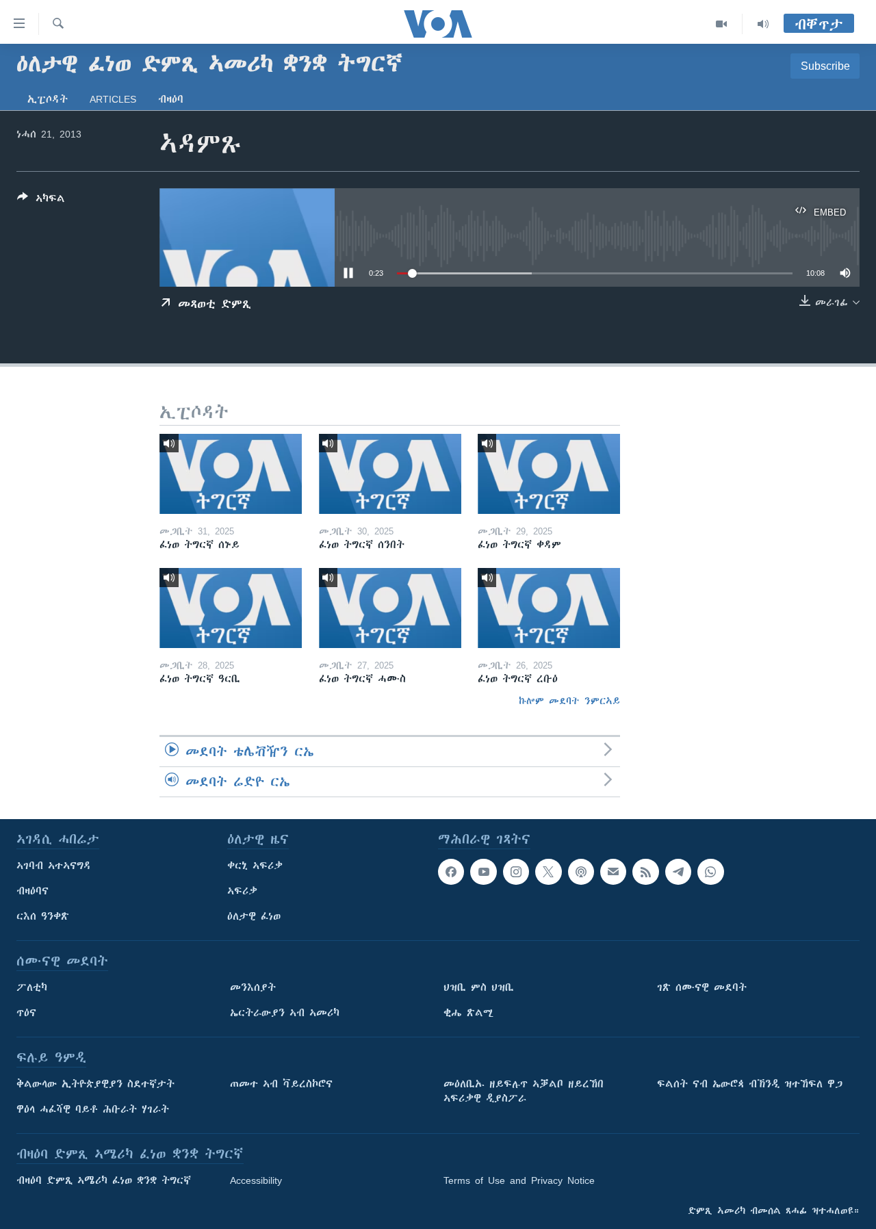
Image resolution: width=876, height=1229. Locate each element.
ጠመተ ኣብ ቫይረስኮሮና (281, 1084)
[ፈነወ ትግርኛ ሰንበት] (390, 474)
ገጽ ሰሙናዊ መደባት (702, 987)
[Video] (722, 24)
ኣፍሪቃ (242, 891)
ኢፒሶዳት (47, 99)
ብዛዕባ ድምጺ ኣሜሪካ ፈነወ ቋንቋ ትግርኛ (103, 1180)
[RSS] (645, 872)
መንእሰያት (253, 987)
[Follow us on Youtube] (483, 872)
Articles (113, 99)
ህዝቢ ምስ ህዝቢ (478, 987)
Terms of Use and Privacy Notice (519, 1180)
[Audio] (763, 24)
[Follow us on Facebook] (451, 872)
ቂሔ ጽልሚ (468, 1013)
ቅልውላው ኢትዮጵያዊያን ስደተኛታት (95, 1084)
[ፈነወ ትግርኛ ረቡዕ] (549, 608)
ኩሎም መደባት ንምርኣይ (569, 700)
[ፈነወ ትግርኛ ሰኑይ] (230, 474)
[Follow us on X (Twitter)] (548, 872)
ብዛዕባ (170, 99)
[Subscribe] (613, 872)
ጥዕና (26, 1013)
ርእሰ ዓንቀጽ (42, 916)
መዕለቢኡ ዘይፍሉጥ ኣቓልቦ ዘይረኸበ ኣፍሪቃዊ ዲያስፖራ (523, 1091)
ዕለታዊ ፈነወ (254, 916)
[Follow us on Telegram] (678, 872)
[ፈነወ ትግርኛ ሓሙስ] (390, 608)
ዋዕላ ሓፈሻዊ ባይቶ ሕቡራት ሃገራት (92, 1109)
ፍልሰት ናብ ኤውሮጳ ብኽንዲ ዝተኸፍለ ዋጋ (749, 1084)
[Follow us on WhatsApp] (710, 872)
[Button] (41, 201)
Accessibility (256, 1180)
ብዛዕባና (32, 891)
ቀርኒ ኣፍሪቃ (255, 865)
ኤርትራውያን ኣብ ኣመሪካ (284, 1013)
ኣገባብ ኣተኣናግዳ (53, 865)
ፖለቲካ (31, 987)
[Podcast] (581, 872)
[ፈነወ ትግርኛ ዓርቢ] (230, 608)
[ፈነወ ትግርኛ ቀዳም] (549, 474)
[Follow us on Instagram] (516, 872)
